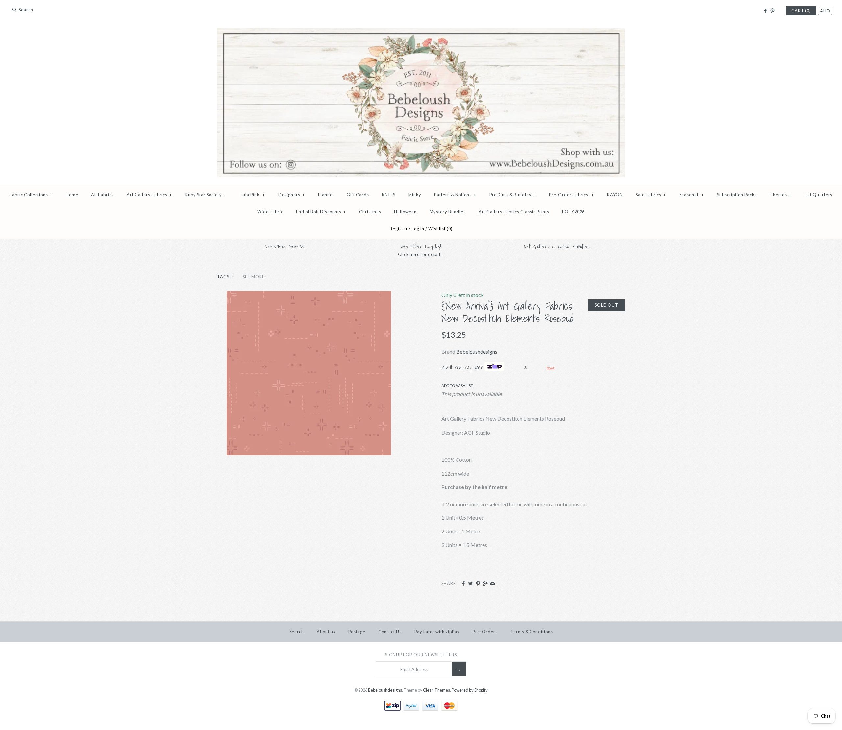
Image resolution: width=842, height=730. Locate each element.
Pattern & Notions (455, 194)
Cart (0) (801, 10)
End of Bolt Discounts (321, 211)
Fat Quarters (818, 194)
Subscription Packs (737, 194)
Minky (414, 194)
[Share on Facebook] (463, 584)
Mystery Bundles (448, 211)
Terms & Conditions (531, 631)
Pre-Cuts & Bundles (512, 194)
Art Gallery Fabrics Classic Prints (514, 211)
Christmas (370, 211)
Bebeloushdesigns (476, 351)
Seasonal (691, 194)
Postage (356, 631)
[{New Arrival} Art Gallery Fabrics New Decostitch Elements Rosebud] (309, 295)
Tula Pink (252, 194)
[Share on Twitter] (470, 584)
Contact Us (390, 631)
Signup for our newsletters (421, 654)
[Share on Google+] (485, 584)
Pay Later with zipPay (437, 631)
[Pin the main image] (478, 584)
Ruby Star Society (206, 194)
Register (399, 228)
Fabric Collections (31, 194)
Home (72, 194)
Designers (291, 194)
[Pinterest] (772, 10)
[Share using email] (492, 584)
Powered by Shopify (470, 690)
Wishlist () (440, 228)
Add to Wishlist (457, 385)
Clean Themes (436, 690)
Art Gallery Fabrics (149, 194)
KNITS (388, 194)
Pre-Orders (485, 631)
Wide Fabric (270, 211)
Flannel (326, 194)
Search (296, 631)
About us (326, 631)
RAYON (615, 194)
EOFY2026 (573, 211)
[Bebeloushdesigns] (421, 32)
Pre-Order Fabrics (571, 194)
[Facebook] (765, 10)
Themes (781, 194)
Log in (418, 228)
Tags (225, 276)
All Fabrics (102, 194)
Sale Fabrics (651, 194)
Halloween (405, 211)
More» (551, 368)
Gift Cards (358, 194)
